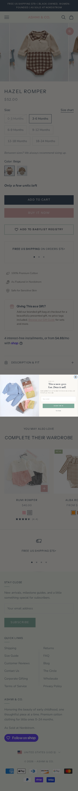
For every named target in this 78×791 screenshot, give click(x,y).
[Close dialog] (75, 377)
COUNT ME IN (58, 405)
